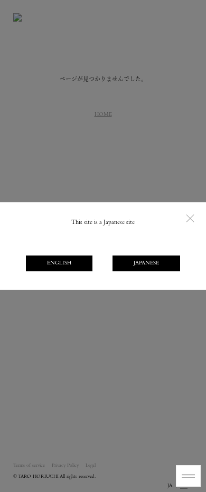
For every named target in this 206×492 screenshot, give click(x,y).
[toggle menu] (188, 476)
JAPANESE (146, 263)
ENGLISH (59, 263)
